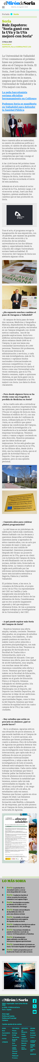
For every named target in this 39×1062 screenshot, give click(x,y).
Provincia (15, 1028)
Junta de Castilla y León (32, 1046)
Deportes (24, 1028)
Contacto (5, 1020)
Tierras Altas (15, 1037)
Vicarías (14, 1045)
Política (32, 1030)
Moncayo (14, 1051)
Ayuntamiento (6, 1033)
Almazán (14, 1053)
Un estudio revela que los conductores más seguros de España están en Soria (18, 919)
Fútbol (23, 1034)
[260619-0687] (20, 215)
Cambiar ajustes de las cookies (12, 1024)
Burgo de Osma (14, 1040)
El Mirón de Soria (19, 3)
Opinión (5, 1042)
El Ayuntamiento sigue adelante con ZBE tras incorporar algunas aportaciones (19, 939)
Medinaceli (15, 1056)
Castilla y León (33, 1041)
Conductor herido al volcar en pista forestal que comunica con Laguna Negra (17, 897)
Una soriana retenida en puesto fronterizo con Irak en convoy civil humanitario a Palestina (20, 932)
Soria (16, 14)
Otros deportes (23, 1048)
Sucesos (4, 1035)
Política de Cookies (8, 1016)
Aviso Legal (5, 1014)
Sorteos (33, 1054)
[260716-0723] (19, 976)
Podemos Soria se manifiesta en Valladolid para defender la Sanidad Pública (19, 106)
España (32, 1028)
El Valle (14, 1035)
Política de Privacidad (9, 1018)
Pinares (14, 1030)
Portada (5, 14)
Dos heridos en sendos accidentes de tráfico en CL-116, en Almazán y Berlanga (18, 904)
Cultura (32, 1037)
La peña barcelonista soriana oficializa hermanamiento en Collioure (19, 95)
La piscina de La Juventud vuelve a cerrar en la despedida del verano (16, 890)
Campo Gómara (14, 1048)
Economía (33, 1035)
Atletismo (24, 1039)
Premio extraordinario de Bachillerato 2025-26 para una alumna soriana (18, 912)
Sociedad (32, 1033)
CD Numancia (24, 1031)
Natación (24, 1043)
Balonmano (24, 1041)
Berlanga (14, 1033)
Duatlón (23, 1045)
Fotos (4, 1038)
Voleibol (23, 1036)
